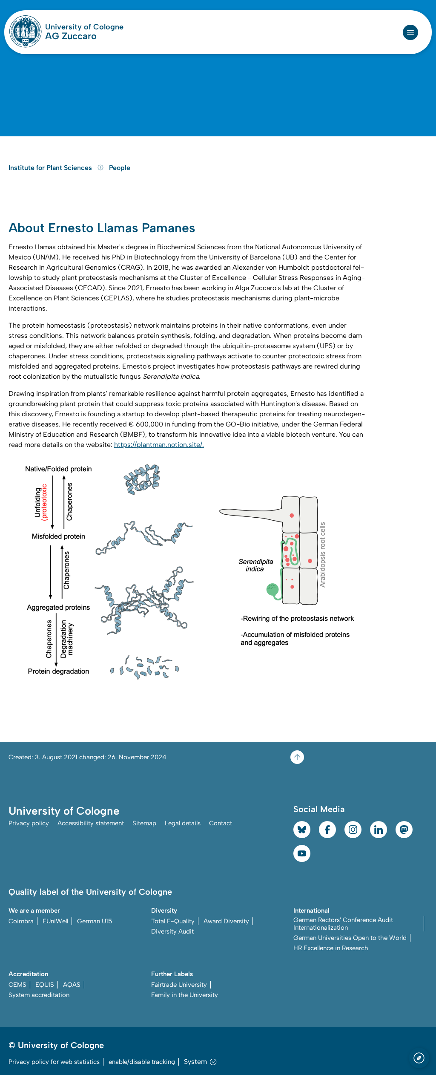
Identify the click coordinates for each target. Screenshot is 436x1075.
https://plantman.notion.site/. (159, 445)
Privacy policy (29, 823)
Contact (220, 823)
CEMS (17, 985)
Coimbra (21, 921)
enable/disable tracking (142, 1062)
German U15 (94, 921)
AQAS (71, 985)
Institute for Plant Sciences (51, 168)
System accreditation (39, 995)
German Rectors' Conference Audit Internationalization (343, 923)
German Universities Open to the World (350, 938)
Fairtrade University (179, 985)
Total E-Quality (173, 921)
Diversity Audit (172, 931)
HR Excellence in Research (330, 948)
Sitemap (144, 823)
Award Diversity (226, 921)
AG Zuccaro (71, 36)
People (119, 168)
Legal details (183, 823)
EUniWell (55, 921)
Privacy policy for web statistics (54, 1062)
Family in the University (184, 995)
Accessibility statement (90, 823)
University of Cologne (84, 27)
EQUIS (44, 985)
